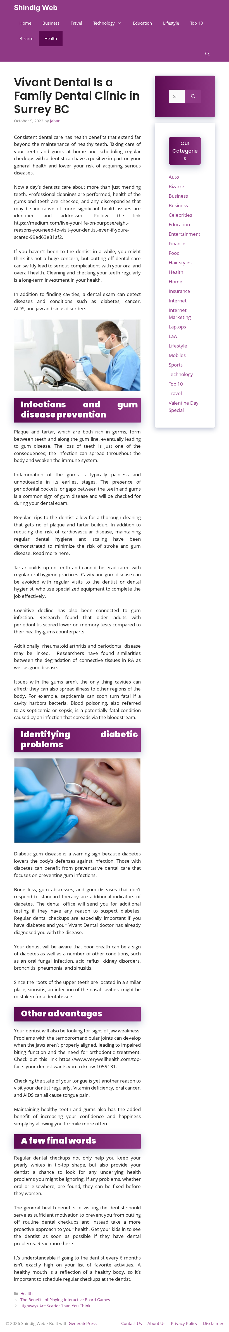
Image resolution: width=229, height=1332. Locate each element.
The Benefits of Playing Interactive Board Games (65, 1299)
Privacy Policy (184, 1323)
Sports (176, 364)
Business (50, 23)
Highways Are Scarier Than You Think (55, 1305)
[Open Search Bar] (207, 54)
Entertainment (184, 234)
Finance (177, 243)
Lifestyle (171, 23)
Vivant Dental (83, 925)
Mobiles (177, 355)
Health (50, 38)
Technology (104, 23)
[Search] (193, 96)
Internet (178, 300)
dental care (128, 258)
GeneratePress (83, 1323)
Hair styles (180, 262)
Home (25, 23)
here (63, 553)
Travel (76, 23)
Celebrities (180, 215)
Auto (174, 177)
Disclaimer (213, 1323)
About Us (156, 1323)
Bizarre (26, 38)
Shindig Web (36, 7)
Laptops (177, 326)
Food (174, 253)
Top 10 (196, 23)
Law (173, 336)
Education (142, 23)
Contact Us (131, 1323)
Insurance (179, 291)
